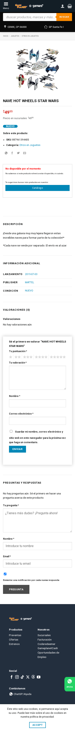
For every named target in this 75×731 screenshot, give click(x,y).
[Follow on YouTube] (38, 677)
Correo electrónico (21, 413)
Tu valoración (18, 362)
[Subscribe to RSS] (33, 677)
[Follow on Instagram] (17, 677)
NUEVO (29, 290)
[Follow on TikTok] (22, 677)
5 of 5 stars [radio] (57, 357)
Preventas (15, 635)
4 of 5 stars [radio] (41, 357)
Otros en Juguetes (30, 36)
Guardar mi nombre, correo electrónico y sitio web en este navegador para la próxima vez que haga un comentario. (37, 437)
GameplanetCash (48, 648)
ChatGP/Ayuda (22, 694)
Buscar (64, 17)
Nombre (14, 396)
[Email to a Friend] (24, 153)
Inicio (5, 36)
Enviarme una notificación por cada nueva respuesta (31, 580)
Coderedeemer (46, 644)
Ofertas (13, 639)
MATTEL (29, 282)
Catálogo (37, 188)
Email (7, 556)
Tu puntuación (18, 351)
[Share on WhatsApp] (6, 153)
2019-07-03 (31, 274)
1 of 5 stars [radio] (10, 357)
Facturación (45, 639)
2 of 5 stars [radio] (17, 357)
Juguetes (15, 36)
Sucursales (44, 635)
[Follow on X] (28, 677)
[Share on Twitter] (18, 153)
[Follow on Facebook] (11, 677)
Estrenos (14, 644)
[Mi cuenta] (63, 6)
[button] (69, 6)
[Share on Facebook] (12, 153)
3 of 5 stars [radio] (27, 357)
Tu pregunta (11, 505)
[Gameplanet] (29, 6)
